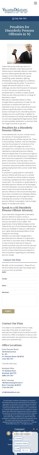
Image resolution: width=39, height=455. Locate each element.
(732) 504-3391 (7, 387)
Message (6, 292)
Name (4, 272)
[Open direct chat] (33, 429)
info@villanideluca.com (11, 392)
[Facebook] (8, 433)
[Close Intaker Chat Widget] (37, 429)
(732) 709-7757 (20, 18)
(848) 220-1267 (7, 375)
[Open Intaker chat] (15, 454)
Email (5, 285)
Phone (5, 279)
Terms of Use (11, 444)
